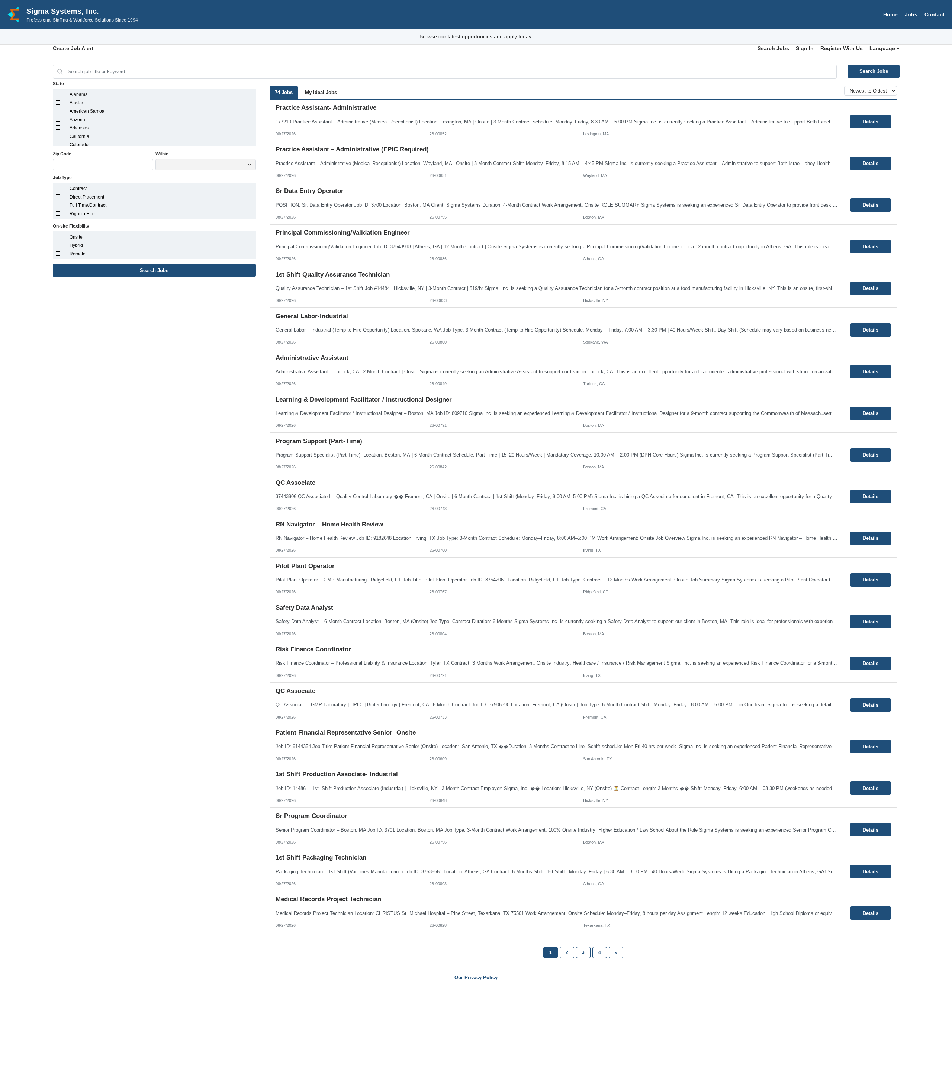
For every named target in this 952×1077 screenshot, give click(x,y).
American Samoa (87, 111)
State (58, 83)
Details (870, 122)
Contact (934, 14)
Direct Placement (87, 197)
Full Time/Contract (88, 205)
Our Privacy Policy (476, 977)
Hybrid (76, 245)
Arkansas (79, 127)
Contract (78, 188)
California (79, 136)
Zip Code (62, 154)
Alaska (76, 103)
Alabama (79, 94)
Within (161, 154)
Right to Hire (82, 213)
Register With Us (841, 48)
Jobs (911, 14)
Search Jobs (773, 48)
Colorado (79, 144)
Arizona (77, 119)
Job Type (62, 177)
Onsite (76, 237)
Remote (78, 254)
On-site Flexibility (71, 226)
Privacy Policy (466, 1031)
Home (890, 14)
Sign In (805, 48)
